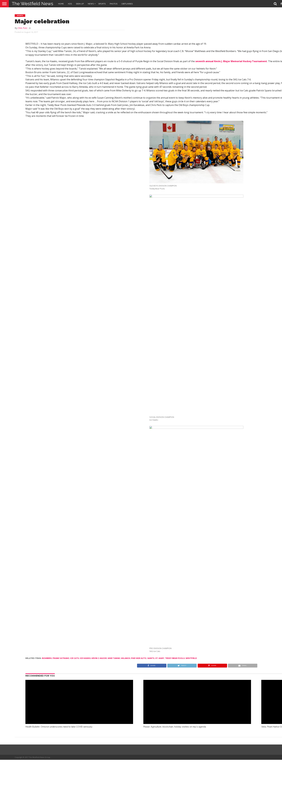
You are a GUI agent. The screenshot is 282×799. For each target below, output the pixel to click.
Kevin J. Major (99, 658)
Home (61, 4)
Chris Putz (22, 28)
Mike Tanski (114, 658)
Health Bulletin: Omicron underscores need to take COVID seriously (58, 726)
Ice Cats (74, 658)
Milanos (125, 658)
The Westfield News (32, 3)
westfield (191, 658)
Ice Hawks (85, 658)
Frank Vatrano (61, 658)
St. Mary (159, 658)
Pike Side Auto (138, 658)
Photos (113, 4)
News (91, 4)
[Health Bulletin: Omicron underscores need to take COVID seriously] (79, 723)
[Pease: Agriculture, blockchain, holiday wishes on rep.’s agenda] (197, 723)
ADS (70, 4)
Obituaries (127, 4)
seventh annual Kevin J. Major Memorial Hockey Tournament (231, 61)
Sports (102, 4)
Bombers (47, 658)
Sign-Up (80, 4)
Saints (150, 658)
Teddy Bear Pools (175, 658)
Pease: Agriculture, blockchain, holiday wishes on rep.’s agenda (174, 726)
